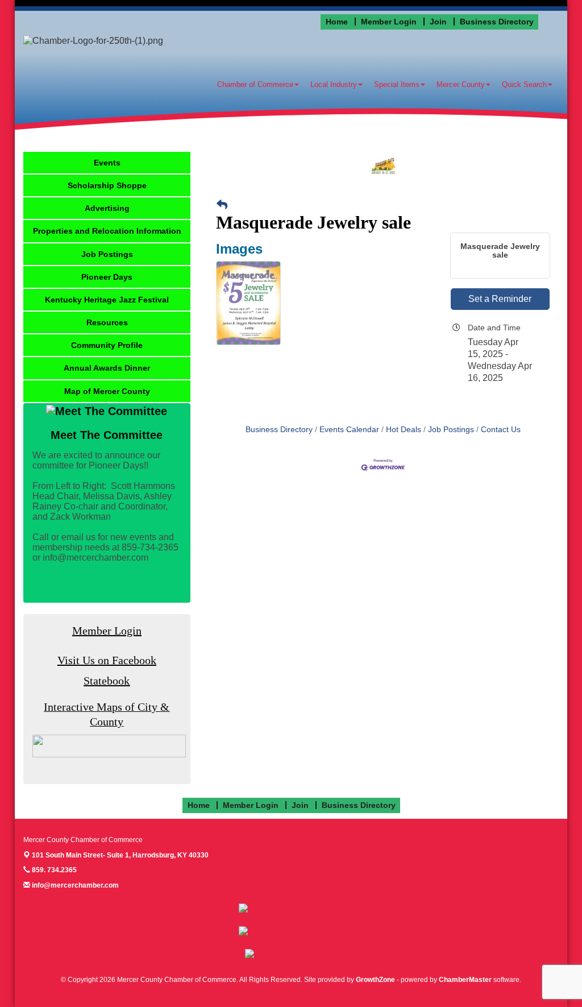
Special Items (396, 84)
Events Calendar (349, 429)
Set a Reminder (499, 299)
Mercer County (460, 84)
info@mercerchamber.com (74, 885)
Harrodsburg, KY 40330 (120, 855)
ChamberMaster (465, 980)
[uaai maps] (109, 746)
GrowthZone (375, 980)
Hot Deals (403, 429)
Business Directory (279, 429)
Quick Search (524, 84)
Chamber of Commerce (255, 84)
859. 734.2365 (53, 870)
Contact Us (501, 429)
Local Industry (333, 84)
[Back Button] (222, 205)
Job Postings (451, 429)
